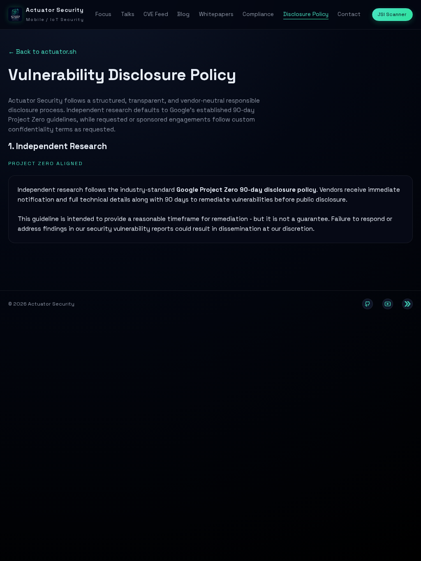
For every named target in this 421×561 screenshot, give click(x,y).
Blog (183, 14)
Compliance (258, 14)
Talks (127, 14)
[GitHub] (367, 304)
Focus (103, 14)
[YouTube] (387, 304)
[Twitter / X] (407, 304)
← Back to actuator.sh (42, 51)
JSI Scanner (392, 14)
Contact (349, 14)
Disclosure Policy (305, 14)
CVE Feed (155, 14)
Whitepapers (216, 14)
